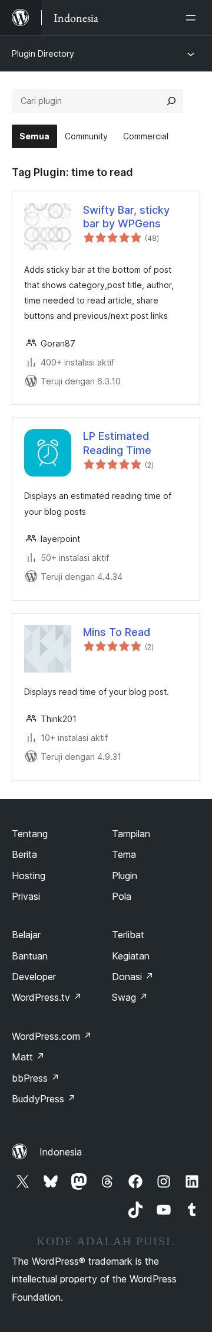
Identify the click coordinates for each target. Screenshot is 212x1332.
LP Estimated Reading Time (117, 443)
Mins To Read (116, 632)
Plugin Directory (43, 53)
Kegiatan (131, 956)
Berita (24, 854)
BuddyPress (44, 1099)
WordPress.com (52, 1036)
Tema (124, 854)
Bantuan (30, 956)
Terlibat (128, 935)
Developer (34, 976)
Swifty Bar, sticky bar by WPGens (126, 217)
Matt (28, 1057)
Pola (121, 896)
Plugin (124, 876)
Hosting (28, 876)
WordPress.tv (47, 997)
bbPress (35, 1078)
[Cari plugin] (171, 101)
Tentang (30, 834)
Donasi (133, 976)
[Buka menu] (193, 17)
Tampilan (131, 834)
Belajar (26, 935)
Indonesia (60, 1152)
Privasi (26, 896)
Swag (130, 997)
